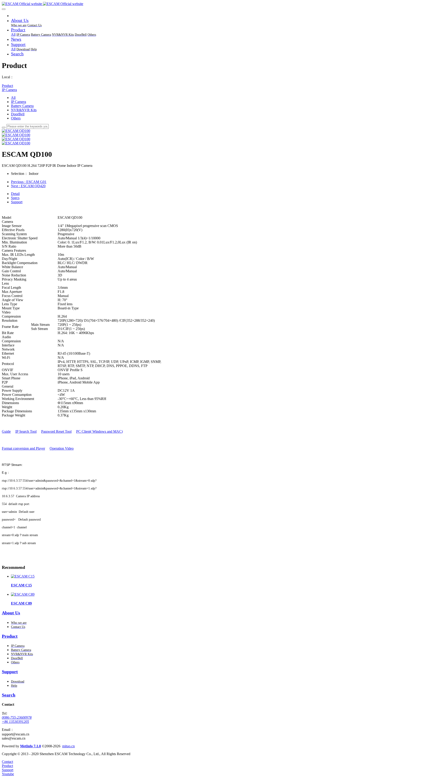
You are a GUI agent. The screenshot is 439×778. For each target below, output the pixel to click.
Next (28, 186)
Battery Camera (22, 106)
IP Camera (9, 90)
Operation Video (62, 448)
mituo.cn (68, 746)
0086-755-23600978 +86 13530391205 (17, 720)
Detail (15, 194)
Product (7, 86)
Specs (15, 198)
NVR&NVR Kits (24, 110)
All (13, 34)
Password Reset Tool (56, 431)
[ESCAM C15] (23, 576)
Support (16, 202)
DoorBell (17, 114)
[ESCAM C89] (23, 594)
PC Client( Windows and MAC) (99, 431)
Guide (6, 431)
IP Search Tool (26, 431)
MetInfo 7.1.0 (30, 746)
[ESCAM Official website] (219, 4)
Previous (28, 182)
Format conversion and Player (23, 448)
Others (16, 118)
